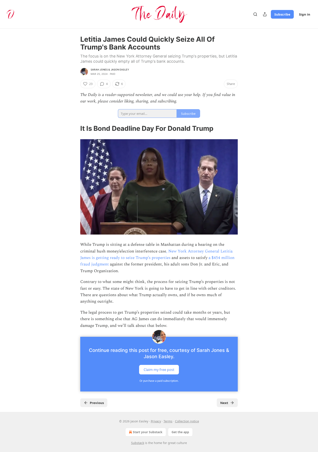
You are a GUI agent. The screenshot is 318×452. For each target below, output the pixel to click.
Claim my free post (159, 369)
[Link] (74, 128)
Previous (97, 403)
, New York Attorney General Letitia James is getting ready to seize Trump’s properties (156, 254)
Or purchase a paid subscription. (159, 381)
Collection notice (187, 421)
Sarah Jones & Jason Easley (110, 69)
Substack (137, 443)
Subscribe (282, 14)
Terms (168, 421)
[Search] (255, 14)
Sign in (304, 14)
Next (224, 403)
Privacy (156, 421)
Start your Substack (147, 432)
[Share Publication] (264, 14)
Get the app (180, 432)
